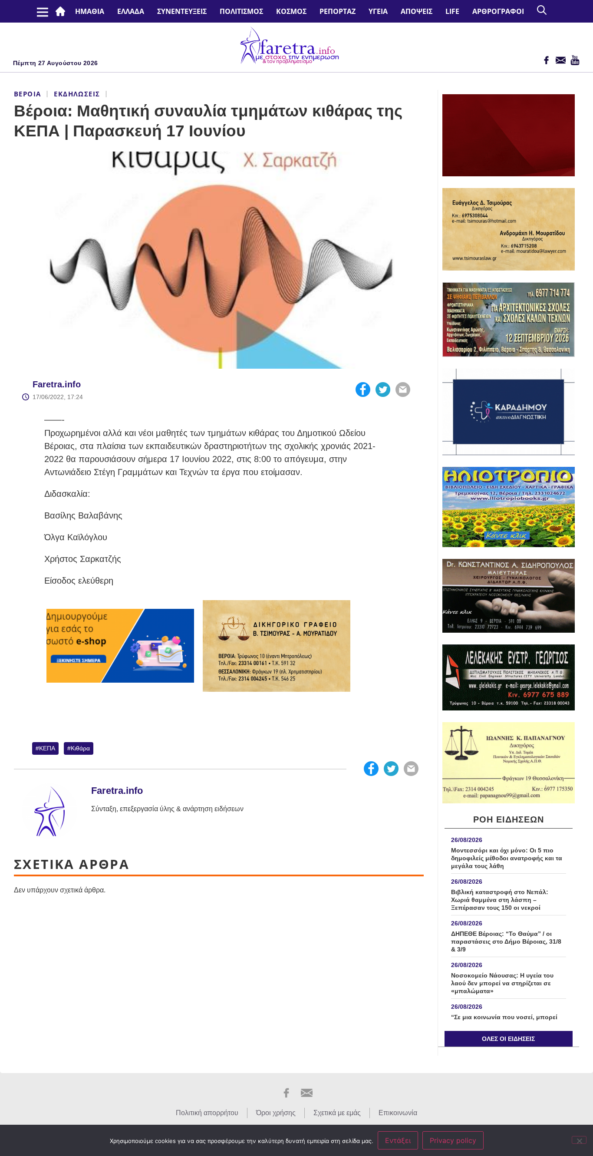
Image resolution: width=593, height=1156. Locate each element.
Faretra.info (57, 384)
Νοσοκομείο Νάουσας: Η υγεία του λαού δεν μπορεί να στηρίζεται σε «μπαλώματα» (502, 983)
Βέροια (27, 94)
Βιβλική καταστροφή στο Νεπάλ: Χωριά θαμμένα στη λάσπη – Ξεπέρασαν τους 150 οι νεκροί (499, 899)
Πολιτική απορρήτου (207, 1112)
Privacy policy (453, 1140)
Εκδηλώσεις (77, 94)
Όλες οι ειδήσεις (508, 1038)
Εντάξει (398, 1140)
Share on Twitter (383, 389)
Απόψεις (416, 11)
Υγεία (378, 11)
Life (452, 11)
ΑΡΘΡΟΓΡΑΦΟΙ (498, 11)
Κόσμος (291, 11)
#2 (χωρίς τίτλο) (62, 11)
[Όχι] (579, 1140)
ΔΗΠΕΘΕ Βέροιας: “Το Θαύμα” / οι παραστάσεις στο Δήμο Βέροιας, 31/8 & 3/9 (506, 941)
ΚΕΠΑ (47, 748)
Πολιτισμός (241, 11)
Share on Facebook (363, 389)
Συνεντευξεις (182, 11)
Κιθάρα (80, 748)
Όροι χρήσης (276, 1112)
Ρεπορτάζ (338, 11)
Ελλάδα (130, 11)
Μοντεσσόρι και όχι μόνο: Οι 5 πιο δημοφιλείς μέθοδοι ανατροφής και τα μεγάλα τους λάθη (506, 858)
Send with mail (402, 389)
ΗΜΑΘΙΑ (89, 11)
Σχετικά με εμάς (337, 1112)
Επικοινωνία (398, 1112)
